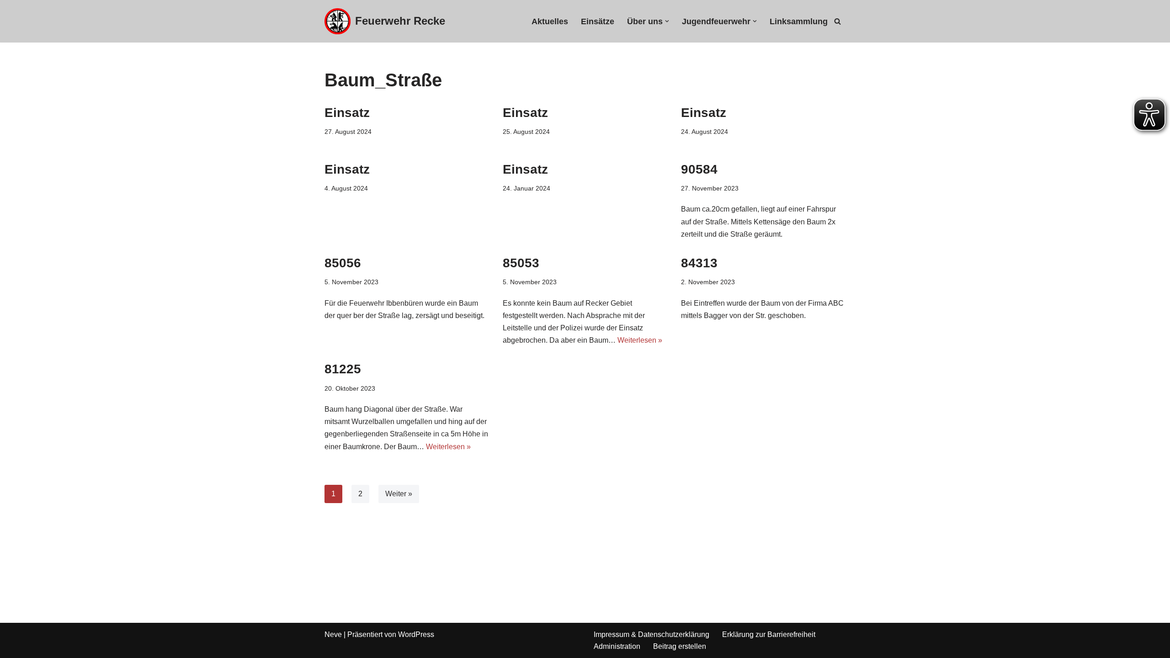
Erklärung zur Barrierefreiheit (768, 634)
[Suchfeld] (837, 21)
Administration (617, 646)
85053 (521, 263)
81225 (342, 369)
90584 (699, 169)
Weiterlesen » (639, 340)
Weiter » (398, 494)
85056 (342, 263)
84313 (699, 263)
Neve (333, 634)
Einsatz (347, 113)
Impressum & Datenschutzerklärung (651, 634)
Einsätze (597, 21)
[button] (667, 21)
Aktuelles (550, 21)
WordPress (416, 634)
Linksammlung (799, 21)
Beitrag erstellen (679, 646)
